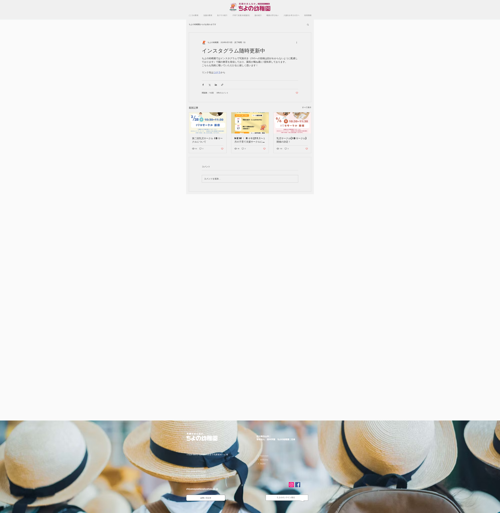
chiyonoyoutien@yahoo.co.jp (202, 488)
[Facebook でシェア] (203, 85)
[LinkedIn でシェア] (216, 85)
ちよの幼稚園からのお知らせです (202, 24)
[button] (308, 24)
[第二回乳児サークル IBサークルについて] (208, 122)
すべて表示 (306, 107)
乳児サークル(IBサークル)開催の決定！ (292, 140)
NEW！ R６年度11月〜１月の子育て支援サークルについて (249, 140)
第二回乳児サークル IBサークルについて (207, 140)
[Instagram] (291, 484)
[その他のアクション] (296, 42)
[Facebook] (297, 484)
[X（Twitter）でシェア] (209, 85)
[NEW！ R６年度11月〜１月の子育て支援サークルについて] (250, 122)
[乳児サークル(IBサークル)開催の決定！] (292, 122)
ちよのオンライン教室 (286, 497)
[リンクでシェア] (222, 85)
